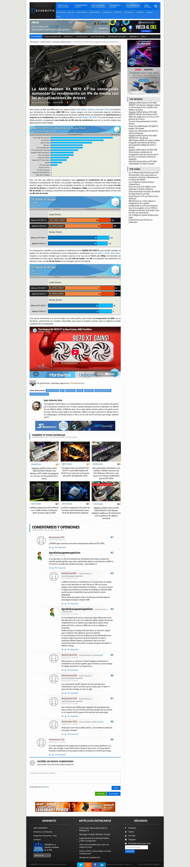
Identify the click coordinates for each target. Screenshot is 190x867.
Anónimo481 (67, 611)
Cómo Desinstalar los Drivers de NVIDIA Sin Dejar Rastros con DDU (144, 192)
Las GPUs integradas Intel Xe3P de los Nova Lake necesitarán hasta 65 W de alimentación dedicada (75, 510)
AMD (62, 390)
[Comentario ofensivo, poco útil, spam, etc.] (54, 547)
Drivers (79, 390)
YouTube (131, 836)
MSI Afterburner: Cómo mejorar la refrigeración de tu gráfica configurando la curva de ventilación (143, 203)
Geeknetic (35, 42)
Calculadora (98, 6)
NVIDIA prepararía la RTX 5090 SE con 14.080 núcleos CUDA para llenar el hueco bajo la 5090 (44, 510)
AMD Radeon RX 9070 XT (88, 117)
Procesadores (61, 12)
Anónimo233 (97, 721)
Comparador (81, 6)
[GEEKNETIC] (43, 10)
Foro (147, 6)
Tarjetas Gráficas (82, 12)
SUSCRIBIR (130, 851)
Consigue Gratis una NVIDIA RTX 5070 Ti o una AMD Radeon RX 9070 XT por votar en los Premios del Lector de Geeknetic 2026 (75, 472)
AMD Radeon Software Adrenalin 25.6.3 (92, 109)
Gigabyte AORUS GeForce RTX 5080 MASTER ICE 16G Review (143, 137)
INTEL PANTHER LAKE (98, 37)
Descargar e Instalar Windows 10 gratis (94, 834)
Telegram (132, 839)
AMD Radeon (70, 390)
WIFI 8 (143, 37)
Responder (62, 547)
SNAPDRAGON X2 (82, 37)
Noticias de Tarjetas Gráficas (62, 42)
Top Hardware (133, 6)
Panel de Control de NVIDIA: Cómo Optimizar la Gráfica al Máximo (142, 188)
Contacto (37, 839)
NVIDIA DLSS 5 (68, 37)
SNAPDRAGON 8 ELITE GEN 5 (117, 37)
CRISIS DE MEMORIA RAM (52, 37)
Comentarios (78, 383)
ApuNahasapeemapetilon (64, 552)
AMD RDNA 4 (89, 390)
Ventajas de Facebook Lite (89, 857)
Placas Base (71, 12)
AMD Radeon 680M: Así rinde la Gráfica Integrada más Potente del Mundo (144, 141)
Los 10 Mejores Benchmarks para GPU (144, 172)
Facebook (132, 828)
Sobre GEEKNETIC (40, 828)
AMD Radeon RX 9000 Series (39, 394)
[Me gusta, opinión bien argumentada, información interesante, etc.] (50, 547)
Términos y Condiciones (42, 832)
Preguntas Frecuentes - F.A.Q (44, 836)
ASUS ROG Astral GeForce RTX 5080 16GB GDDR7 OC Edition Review (143, 162)
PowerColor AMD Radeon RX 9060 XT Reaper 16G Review (143, 127)
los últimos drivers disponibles (107, 253)
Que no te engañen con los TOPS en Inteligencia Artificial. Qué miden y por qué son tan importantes (144, 210)
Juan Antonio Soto (42, 102)
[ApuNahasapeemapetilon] (41, 556)
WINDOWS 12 (134, 37)
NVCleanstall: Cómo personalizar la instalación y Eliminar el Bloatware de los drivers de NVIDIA (144, 177)
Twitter (131, 832)
